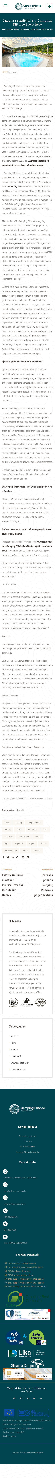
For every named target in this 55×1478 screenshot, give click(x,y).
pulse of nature (11, 850)
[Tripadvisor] (41, 1398)
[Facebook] (14, 1398)
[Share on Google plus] (17, 857)
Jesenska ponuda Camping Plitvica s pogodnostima (40, 882)
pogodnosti (19, 843)
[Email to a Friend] (28, 857)
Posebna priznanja (27, 1254)
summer (37, 850)
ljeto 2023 (9, 836)
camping (18, 822)
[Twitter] (34, 1398)
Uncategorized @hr (20, 1062)
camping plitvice (34, 822)
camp (7, 822)
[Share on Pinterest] (23, 857)
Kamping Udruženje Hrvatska (27, 1152)
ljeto (45, 829)
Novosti (5, 72)
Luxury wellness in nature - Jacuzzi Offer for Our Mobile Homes (15, 882)
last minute (32, 829)
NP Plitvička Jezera (27, 1146)
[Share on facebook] (3, 857)
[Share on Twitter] (8, 857)
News (13, 1042)
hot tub (8, 829)
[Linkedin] (27, 1398)
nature (37, 836)
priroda (43, 843)
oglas (7, 843)
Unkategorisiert (18, 1069)
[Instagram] (21, 1398)
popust (32, 843)
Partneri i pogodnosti (27, 1136)
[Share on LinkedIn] (13, 857)
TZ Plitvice (27, 1141)
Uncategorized (17, 1056)
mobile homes (24, 836)
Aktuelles (15, 1036)
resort (25, 850)
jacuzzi (19, 829)
